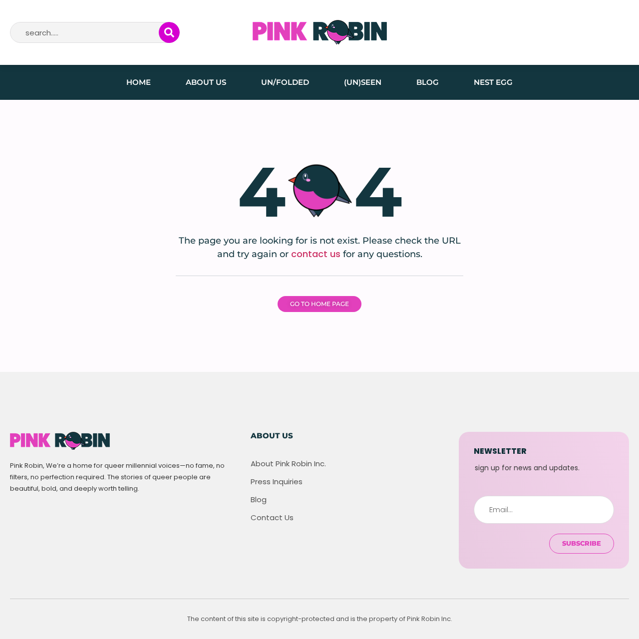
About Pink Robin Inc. (288, 463)
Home (138, 82)
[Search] (169, 32)
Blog (427, 82)
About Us (206, 82)
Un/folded (285, 82)
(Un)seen (362, 82)
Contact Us (272, 517)
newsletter (500, 451)
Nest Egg (493, 82)
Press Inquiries (277, 481)
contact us (315, 254)
